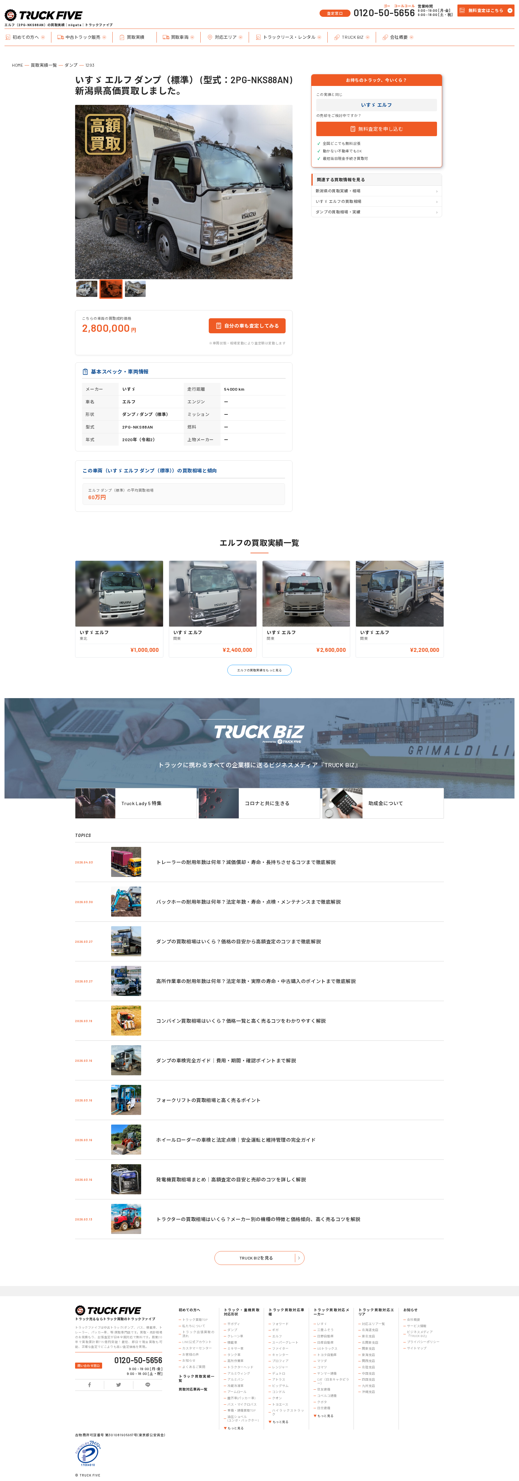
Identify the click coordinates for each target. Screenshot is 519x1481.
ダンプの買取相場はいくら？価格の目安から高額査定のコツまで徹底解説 (238, 941)
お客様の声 (190, 1354)
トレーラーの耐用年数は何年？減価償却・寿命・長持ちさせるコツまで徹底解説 (246, 862)
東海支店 (368, 1355)
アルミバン (235, 1379)
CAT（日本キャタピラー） (333, 1381)
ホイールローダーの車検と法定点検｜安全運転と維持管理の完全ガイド (236, 1140)
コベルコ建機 (327, 1395)
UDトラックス (327, 1348)
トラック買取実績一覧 (196, 1378)
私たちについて (193, 1326)
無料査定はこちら (486, 10)
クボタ (322, 1402)
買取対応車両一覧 (193, 1389)
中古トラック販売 (83, 37)
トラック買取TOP (194, 1319)
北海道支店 (370, 1330)
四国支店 (368, 1379)
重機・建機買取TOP (241, 1410)
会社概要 (399, 37)
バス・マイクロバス (242, 1404)
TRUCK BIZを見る (256, 1257)
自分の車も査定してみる (251, 325)
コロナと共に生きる (267, 803)
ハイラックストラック (288, 1412)
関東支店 (368, 1348)
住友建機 (323, 1389)
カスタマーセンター (197, 1348)
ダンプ (71, 65)
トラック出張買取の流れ (198, 1334)
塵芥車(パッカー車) (241, 1398)
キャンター (280, 1355)
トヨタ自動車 (327, 1355)
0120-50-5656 (384, 12)
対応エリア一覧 (373, 1324)
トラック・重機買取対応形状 (242, 1312)
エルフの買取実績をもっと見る (259, 670)
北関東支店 (370, 1342)
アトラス (278, 1379)
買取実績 (135, 37)
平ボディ (233, 1324)
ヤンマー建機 (327, 1373)
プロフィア (280, 1361)
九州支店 (368, 1386)
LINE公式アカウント (197, 1342)
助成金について (386, 803)
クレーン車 (235, 1336)
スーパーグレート (285, 1342)
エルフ (277, 1336)
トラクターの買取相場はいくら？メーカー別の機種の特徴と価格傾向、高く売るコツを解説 (258, 1219)
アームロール (237, 1392)
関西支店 (368, 1361)
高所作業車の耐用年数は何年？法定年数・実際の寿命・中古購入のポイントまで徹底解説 (256, 981)
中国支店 (368, 1373)
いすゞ (322, 1324)
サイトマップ (416, 1348)
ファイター (280, 1348)
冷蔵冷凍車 (235, 1386)
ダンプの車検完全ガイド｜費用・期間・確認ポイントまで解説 (226, 1060)
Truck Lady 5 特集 (141, 803)
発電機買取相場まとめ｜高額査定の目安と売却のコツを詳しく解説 (231, 1179)
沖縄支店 (368, 1392)
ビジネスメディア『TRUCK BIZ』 (420, 1334)
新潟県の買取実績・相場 (338, 190)
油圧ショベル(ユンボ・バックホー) (243, 1418)
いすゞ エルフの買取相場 (339, 201)
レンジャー (280, 1367)
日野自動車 (325, 1336)
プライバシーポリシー (423, 1342)
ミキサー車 (235, 1348)
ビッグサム (280, 1386)
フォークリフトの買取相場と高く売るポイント (208, 1100)
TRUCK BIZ (352, 37)
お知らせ (189, 1360)
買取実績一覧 (44, 65)
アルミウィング (238, 1373)
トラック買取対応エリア (376, 1312)
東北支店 (368, 1336)
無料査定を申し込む (380, 129)
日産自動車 (325, 1342)
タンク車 (234, 1355)
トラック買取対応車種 (286, 1312)
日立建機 (323, 1408)
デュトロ (278, 1373)
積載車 (232, 1342)
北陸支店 (368, 1367)
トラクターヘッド (240, 1367)
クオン (277, 1398)
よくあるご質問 (193, 1367)
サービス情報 (416, 1326)
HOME (17, 65)
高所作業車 (235, 1361)
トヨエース (280, 1404)
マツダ (322, 1361)
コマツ (322, 1367)
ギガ (275, 1330)
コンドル (278, 1392)
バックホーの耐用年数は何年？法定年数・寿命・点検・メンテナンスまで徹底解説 (248, 902)
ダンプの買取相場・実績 (338, 211)
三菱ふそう (325, 1330)
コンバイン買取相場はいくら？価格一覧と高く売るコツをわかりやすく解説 (241, 1021)
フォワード (280, 1324)
